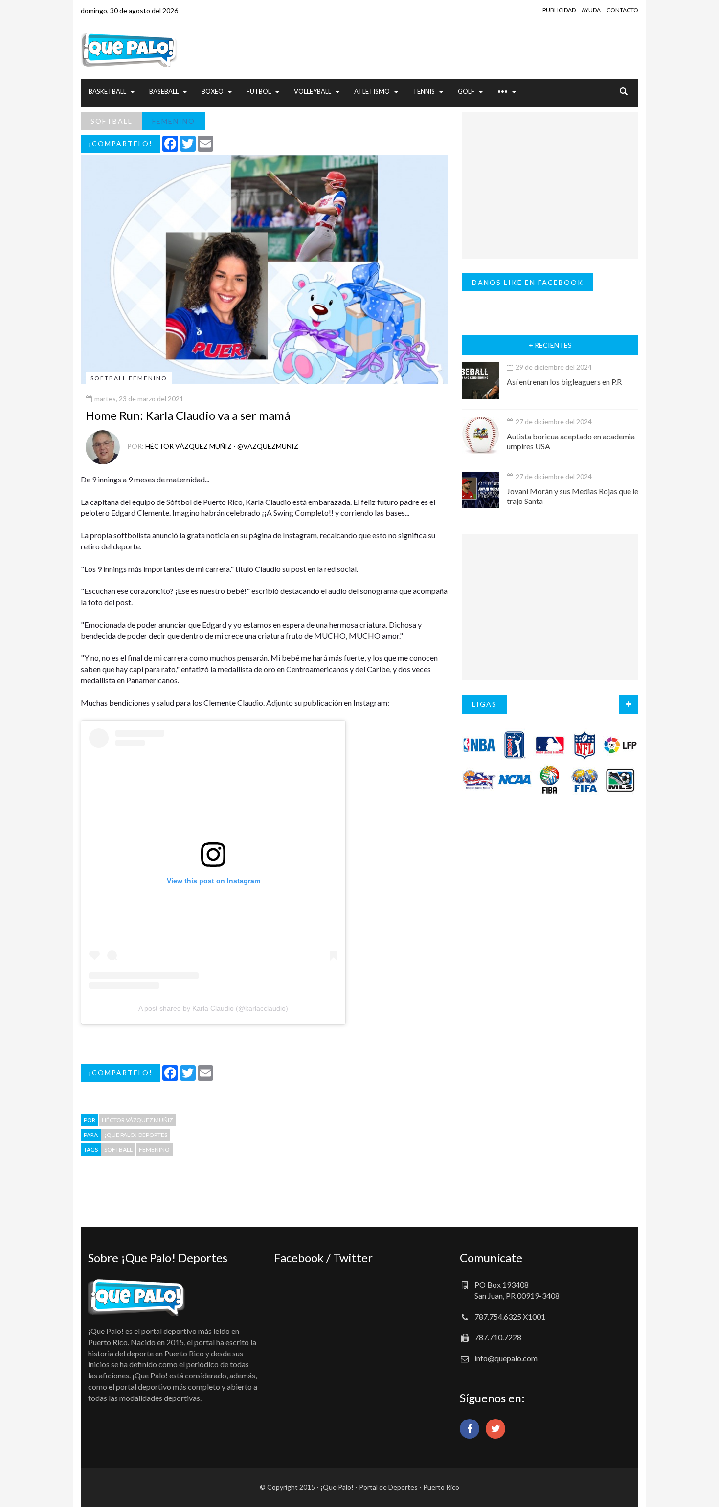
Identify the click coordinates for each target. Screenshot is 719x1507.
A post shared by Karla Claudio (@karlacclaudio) (213, 1008)
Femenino (154, 1149)
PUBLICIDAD (559, 10)
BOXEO (213, 91)
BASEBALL (164, 91)
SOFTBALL (111, 121)
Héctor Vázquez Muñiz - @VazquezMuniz (221, 446)
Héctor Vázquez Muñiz (137, 1120)
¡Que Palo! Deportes (135, 1134)
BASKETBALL (107, 91)
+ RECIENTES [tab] (550, 345)
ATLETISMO (372, 91)
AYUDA (591, 10)
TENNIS (424, 91)
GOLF (466, 91)
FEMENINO (173, 121)
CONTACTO (622, 10)
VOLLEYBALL (312, 91)
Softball (118, 1149)
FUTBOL (259, 91)
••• (502, 91)
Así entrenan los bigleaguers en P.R (564, 381)
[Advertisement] (454, 50)
